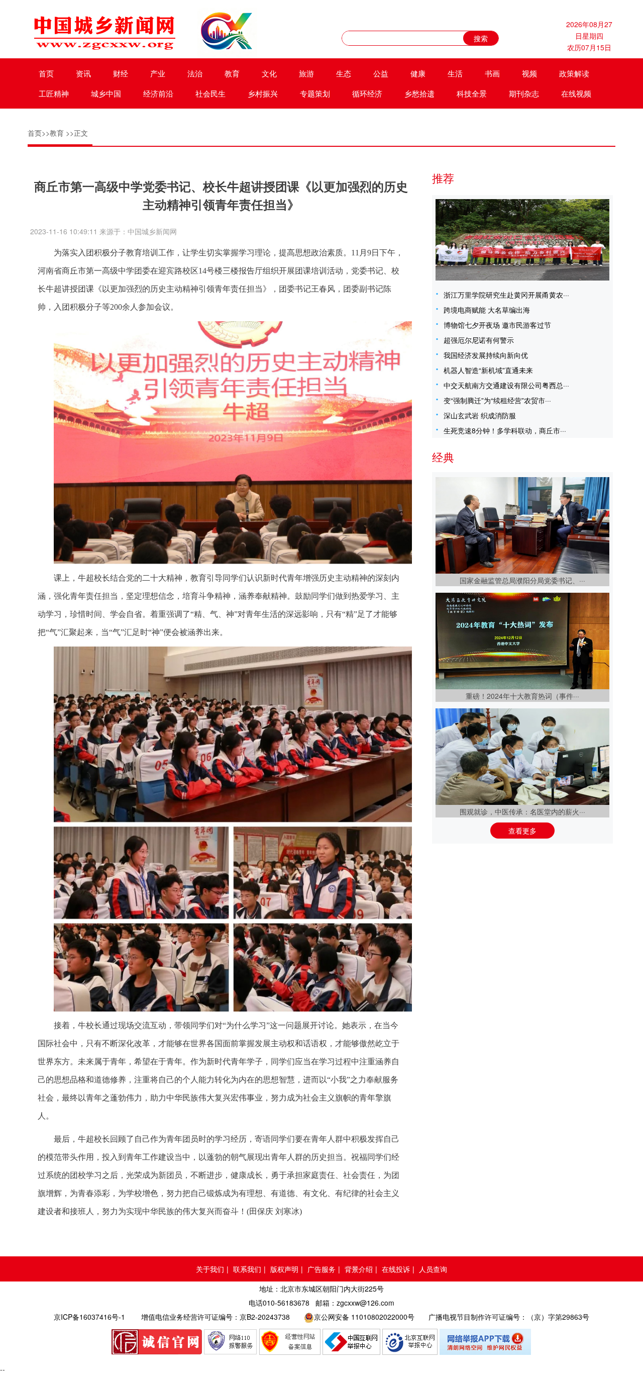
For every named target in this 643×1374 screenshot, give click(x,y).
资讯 (83, 73)
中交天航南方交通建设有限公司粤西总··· (506, 385)
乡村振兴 (263, 93)
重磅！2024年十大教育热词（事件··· (522, 696)
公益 (380, 73)
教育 (232, 73)
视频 (529, 73)
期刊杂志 (524, 93)
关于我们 (210, 1269)
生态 (343, 73)
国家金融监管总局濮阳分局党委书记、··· (522, 580)
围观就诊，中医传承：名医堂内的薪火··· (522, 811)
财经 (120, 73)
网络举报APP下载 (486, 1342)
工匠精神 (54, 93)
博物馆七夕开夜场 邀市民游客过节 (497, 325)
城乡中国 (106, 93)
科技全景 (472, 93)
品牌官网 (157, 1342)
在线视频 (576, 93)
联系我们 (247, 1269)
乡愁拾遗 (419, 93)
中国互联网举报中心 (351, 1342)
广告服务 (321, 1269)
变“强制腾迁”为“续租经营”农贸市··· (497, 400)
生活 (455, 73)
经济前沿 (158, 93)
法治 (194, 73)
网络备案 (289, 1342)
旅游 (306, 73)
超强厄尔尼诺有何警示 (479, 340)
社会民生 (210, 93)
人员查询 (433, 1269)
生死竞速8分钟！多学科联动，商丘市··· (505, 430)
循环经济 (367, 93)
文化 (269, 73)
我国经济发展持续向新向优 (486, 355)
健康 (417, 73)
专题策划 (315, 93)
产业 (157, 73)
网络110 (230, 1342)
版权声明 (284, 1269)
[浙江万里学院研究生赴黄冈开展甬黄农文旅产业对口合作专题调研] (522, 240)
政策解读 (574, 73)
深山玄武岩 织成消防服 (480, 415)
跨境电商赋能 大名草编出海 (487, 310)
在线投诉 (396, 1269)
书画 (492, 73)
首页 (46, 73)
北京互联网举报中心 (410, 1342)
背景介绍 (359, 1269)
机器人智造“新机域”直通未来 (488, 370)
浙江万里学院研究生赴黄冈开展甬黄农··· (506, 295)
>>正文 (77, 133)
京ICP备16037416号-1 (89, 1317)
